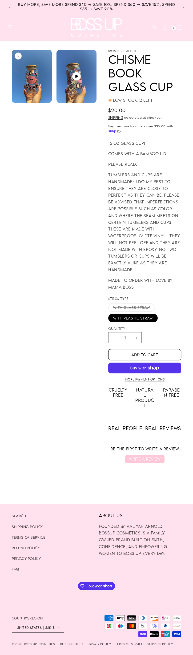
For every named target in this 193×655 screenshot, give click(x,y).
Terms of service (129, 644)
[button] (10, 27)
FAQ (15, 569)
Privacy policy (99, 644)
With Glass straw (134, 308)
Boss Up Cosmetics (39, 644)
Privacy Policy (26, 558)
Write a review (145, 459)
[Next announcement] (184, 7)
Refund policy (71, 644)
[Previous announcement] (9, 7)
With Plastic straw (133, 318)
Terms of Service (28, 537)
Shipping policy (27, 527)
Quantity (116, 329)
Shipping (115, 117)
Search (19, 516)
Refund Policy (26, 548)
